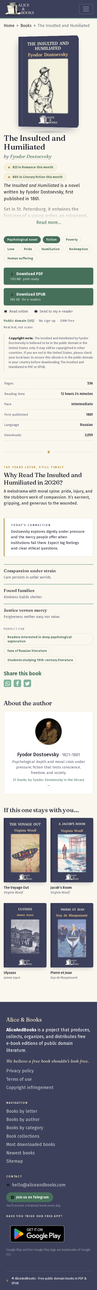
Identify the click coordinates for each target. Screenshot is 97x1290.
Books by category (24, 1127)
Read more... (48, 222)
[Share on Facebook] (17, 683)
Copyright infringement (29, 1087)
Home (9, 25)
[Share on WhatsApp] (7, 683)
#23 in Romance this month (32, 167)
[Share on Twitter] (27, 683)
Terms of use (19, 1079)
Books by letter (21, 1111)
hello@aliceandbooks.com (38, 1185)
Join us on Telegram (32, 1197)
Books (26, 25)
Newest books (20, 1153)
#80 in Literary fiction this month (37, 177)
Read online (18, 311)
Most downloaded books (30, 1144)
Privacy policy (20, 1071)
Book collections (22, 1136)
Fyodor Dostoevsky (30, 156)
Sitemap (14, 1161)
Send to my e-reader (56, 311)
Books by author (23, 1119)
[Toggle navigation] (86, 9)
